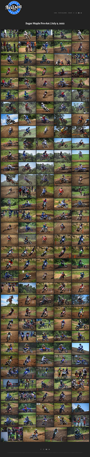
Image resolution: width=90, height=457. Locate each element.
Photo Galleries (62, 13)
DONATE (70, 13)
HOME (55, 13)
